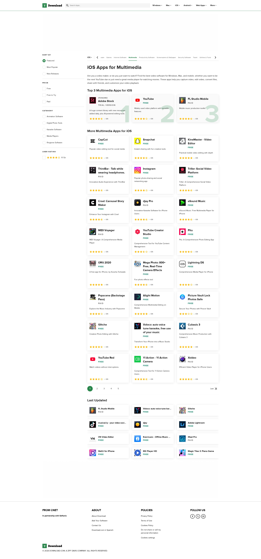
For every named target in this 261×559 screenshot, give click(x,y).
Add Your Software (99, 521)
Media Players (52, 136)
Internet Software (120, 57)
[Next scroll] (215, 57)
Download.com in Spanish (102, 530)
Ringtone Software (54, 142)
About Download (99, 516)
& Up (63, 157)
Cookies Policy (147, 525)
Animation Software (55, 116)
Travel (195, 57)
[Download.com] (52, 5)
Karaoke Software (54, 129)
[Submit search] (67, 5)
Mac (168, 5)
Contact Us (96, 525)
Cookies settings (148, 538)
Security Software (184, 57)
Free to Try (51, 95)
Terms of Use (146, 521)
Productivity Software (147, 57)
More (212, 5)
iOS (176, 5)
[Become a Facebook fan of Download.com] (192, 516)
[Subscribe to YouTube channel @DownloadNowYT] (203, 516)
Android (187, 5)
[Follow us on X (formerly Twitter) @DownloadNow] (198, 516)
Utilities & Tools (205, 57)
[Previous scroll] (97, 57)
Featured (50, 60)
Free (49, 88)
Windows (157, 5)
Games (109, 57)
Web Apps (200, 5)
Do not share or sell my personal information (151, 531)
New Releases (53, 74)
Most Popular (52, 67)
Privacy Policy (146, 516)
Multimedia (133, 57)
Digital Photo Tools (54, 123)
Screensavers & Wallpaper (166, 57)
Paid (48, 101)
